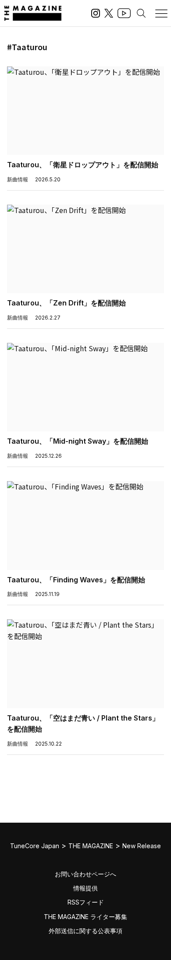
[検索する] (141, 13)
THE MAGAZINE (90, 846)
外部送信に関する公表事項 (85, 930)
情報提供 (85, 888)
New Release (141, 846)
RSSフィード (86, 902)
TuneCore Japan (34, 846)
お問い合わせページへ (85, 874)
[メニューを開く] (161, 13)
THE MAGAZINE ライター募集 (85, 916)
